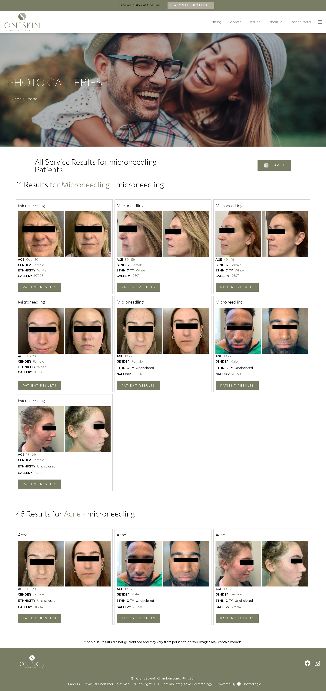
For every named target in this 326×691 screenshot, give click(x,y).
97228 (39, 275)
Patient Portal (300, 22)
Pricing (216, 22)
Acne (73, 513)
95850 (38, 372)
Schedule (275, 22)
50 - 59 (130, 259)
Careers (74, 684)
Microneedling (85, 184)
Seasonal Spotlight (190, 5)
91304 (137, 374)
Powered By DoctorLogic (239, 684)
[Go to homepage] (101, 22)
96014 (137, 275)
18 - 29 (31, 356)
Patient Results (40, 287)
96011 (235, 275)
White (41, 270)
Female (38, 265)
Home (17, 99)
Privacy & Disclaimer (98, 684)
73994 (38, 473)
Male (234, 361)
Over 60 (32, 259)
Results (254, 22)
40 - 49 (229, 259)
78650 (236, 374)
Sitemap (123, 684)
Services (235, 22)
